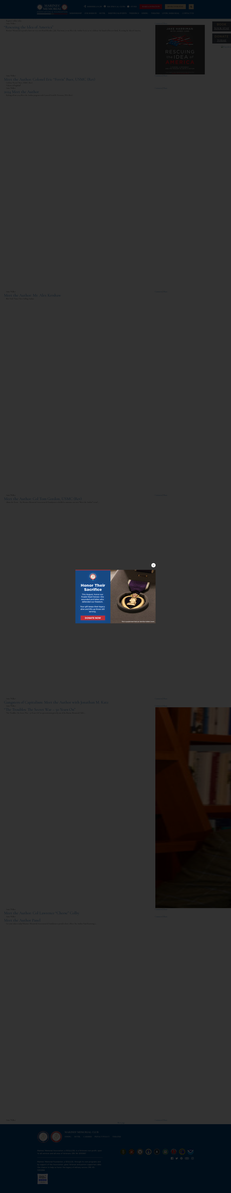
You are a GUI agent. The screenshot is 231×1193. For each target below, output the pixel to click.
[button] (115, 596)
